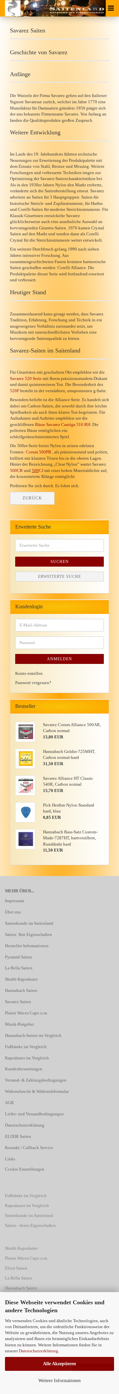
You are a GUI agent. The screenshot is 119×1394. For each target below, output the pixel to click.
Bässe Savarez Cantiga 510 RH (62, 424)
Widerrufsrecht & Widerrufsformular (37, 1091)
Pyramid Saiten (18, 956)
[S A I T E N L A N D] (10, 8)
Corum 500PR (38, 451)
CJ (37, 470)
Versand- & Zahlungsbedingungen (35, 1080)
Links (10, 1158)
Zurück (32, 497)
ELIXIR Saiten (18, 1136)
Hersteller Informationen (27, 945)
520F (14, 390)
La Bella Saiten (18, 967)
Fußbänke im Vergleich (26, 1046)
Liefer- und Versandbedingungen (34, 1113)
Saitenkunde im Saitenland (29, 923)
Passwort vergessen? (33, 682)
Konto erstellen (29, 673)
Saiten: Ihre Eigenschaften (28, 934)
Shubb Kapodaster (21, 979)
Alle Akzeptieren (59, 1363)
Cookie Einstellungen (24, 1169)
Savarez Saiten (18, 1001)
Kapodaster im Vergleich (27, 1057)
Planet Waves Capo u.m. (26, 1012)
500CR (16, 470)
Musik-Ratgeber (19, 1024)
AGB (9, 1102)
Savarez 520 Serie (26, 378)
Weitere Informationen (59, 1380)
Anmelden (59, 659)
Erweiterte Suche (59, 576)
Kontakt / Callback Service (29, 1147)
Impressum (14, 900)
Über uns (13, 911)
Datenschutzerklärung (38, 1350)
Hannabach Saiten (21, 990)
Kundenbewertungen (23, 1068)
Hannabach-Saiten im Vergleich (33, 1035)
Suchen (60, 561)
